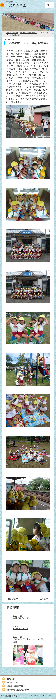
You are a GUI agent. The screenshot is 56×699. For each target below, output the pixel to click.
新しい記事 (13, 599)
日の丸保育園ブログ (16, 686)
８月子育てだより (21, 618)
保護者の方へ (13, 682)
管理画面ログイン (11, 696)
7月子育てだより (20, 628)
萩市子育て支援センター (18, 689)
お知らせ (11, 679)
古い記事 (44, 599)
